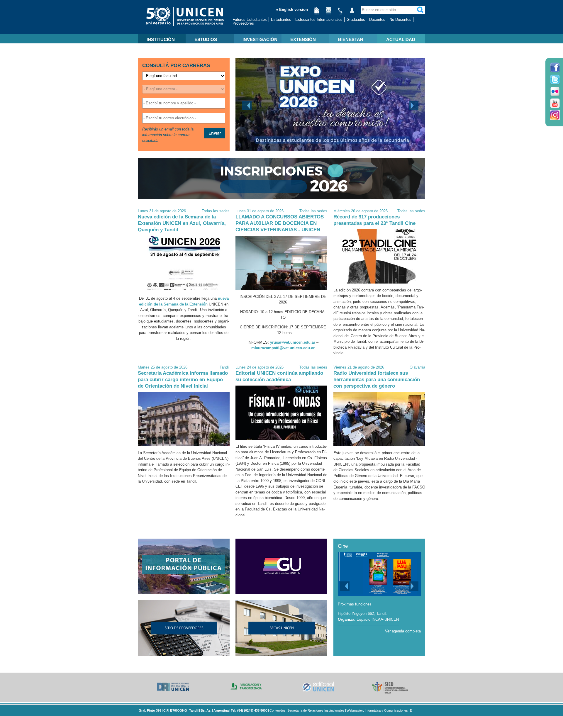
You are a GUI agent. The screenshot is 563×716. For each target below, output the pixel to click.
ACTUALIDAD (400, 39)
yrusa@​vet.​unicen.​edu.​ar (292, 342)
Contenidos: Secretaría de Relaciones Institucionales (307, 710)
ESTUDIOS (205, 39)
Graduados (356, 19)
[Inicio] (317, 12)
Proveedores (243, 23)
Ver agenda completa (403, 631)
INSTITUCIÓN (161, 39)
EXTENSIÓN (303, 39)
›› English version (292, 9)
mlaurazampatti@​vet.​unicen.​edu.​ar (283, 348)
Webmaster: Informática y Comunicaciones (377, 710)
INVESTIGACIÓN (260, 39)
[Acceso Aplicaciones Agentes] (352, 12)
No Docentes (400, 19)
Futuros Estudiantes (250, 19)
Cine (343, 546)
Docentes (377, 19)
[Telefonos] (340, 12)
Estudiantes (281, 19)
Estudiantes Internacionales (318, 19)
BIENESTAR (350, 39)
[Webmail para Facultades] (328, 12)
